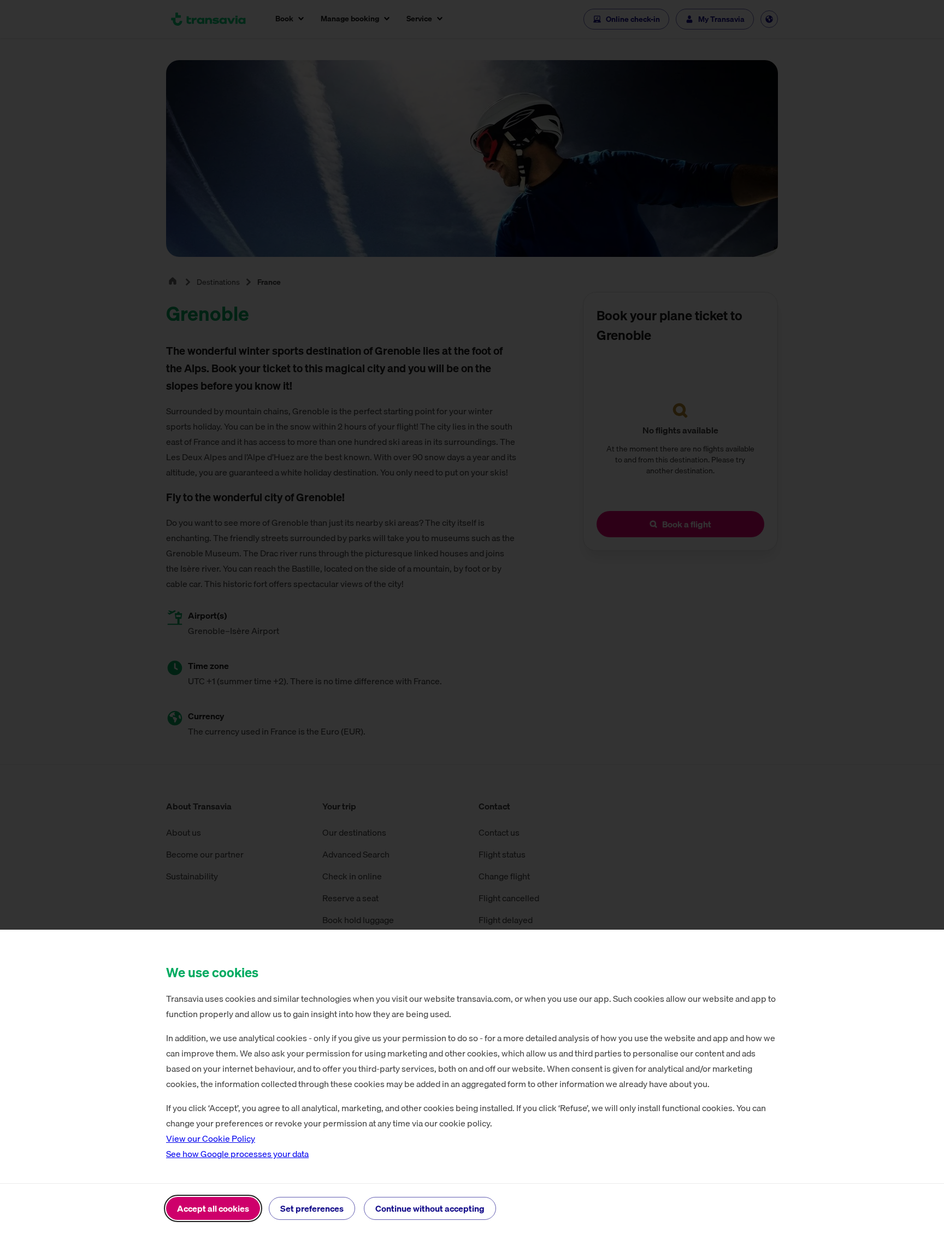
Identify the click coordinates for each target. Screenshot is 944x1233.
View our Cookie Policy (210, 1138)
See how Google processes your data (237, 1154)
